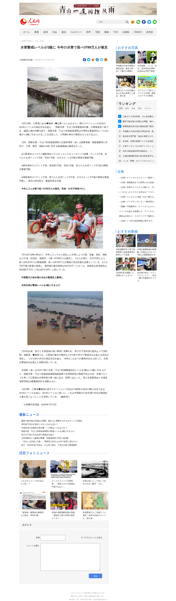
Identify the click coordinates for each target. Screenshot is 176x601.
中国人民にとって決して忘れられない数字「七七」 (94, 482)
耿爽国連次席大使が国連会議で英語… (139, 126)
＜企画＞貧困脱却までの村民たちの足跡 (136, 182)
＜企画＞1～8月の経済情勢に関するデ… (136, 220)
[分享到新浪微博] (93, 59)
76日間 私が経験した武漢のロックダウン (125, 274)
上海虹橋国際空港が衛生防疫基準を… (139, 155)
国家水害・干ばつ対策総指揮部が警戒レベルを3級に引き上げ (47, 431)
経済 (45, 31)
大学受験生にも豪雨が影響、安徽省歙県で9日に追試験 (45, 438)
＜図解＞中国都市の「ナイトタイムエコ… (137, 206)
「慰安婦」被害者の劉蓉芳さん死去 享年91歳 (32, 514)
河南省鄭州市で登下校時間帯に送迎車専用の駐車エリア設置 (125, 252)
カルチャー (76, 31)
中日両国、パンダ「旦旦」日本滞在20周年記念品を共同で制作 (147, 68)
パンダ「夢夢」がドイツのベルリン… (139, 160)
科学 (88, 31)
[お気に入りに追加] (106, 59)
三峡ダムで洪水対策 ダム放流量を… (139, 116)
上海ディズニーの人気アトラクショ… (139, 146)
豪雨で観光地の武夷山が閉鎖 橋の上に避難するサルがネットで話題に (52, 420)
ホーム (26, 31)
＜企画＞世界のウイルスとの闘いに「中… (137, 187)
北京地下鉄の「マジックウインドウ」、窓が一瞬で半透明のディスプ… (146, 276)
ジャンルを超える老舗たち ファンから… (137, 211)
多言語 (149, 31)
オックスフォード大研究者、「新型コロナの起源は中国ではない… (63, 483)
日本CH (138, 31)
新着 (36, 31)
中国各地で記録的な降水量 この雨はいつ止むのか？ (44, 427)
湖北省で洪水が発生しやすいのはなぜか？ (39, 424)
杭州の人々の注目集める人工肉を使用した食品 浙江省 (125, 93)
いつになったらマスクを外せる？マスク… (137, 192)
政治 (64, 31)
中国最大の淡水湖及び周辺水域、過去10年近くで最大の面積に (125, 68)
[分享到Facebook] (84, 59)
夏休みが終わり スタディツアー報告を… (137, 216)
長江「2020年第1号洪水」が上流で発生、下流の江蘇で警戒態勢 (49, 445)
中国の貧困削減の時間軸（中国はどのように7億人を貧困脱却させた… (146, 253)
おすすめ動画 (127, 231)
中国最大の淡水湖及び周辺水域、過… (139, 131)
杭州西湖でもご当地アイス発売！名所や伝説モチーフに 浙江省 (94, 515)
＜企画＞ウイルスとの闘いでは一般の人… (137, 196)
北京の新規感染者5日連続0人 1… (138, 150)
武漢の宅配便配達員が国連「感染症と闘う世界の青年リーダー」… (63, 515)
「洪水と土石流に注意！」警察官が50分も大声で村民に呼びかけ (49, 441)
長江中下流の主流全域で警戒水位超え (37, 434)
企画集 (126, 31)
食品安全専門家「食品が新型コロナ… (139, 136)
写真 (97, 31)
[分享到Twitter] (88, 59)
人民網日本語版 (26, 41)
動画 (107, 31)
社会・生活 (39, 41)
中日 (116, 31)
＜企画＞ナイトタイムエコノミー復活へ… (137, 177)
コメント (147, 108)
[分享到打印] (101, 59)
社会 (55, 31)
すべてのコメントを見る (91, 537)
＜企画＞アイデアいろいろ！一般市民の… (137, 201)
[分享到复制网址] (97, 59)
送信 (95, 576)
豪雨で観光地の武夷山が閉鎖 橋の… (139, 121)
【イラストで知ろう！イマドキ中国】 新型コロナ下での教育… (147, 93)
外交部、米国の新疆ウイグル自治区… (139, 141)
